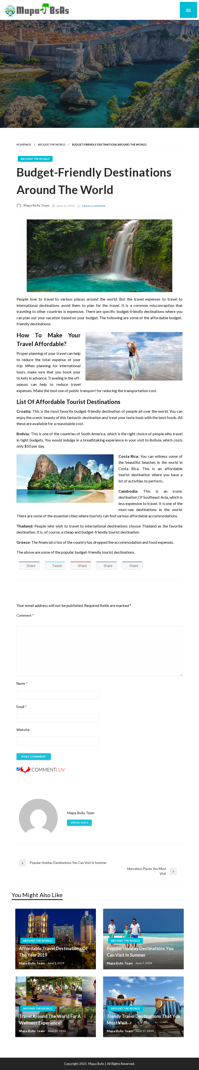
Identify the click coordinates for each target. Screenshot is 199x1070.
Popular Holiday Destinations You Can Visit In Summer (140, 952)
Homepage (24, 144)
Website (23, 730)
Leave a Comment (94, 206)
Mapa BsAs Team (36, 205)
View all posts (79, 822)
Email (22, 707)
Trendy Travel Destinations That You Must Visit (143, 1019)
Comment (25, 615)
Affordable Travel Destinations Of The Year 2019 (53, 952)
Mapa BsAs (96, 1064)
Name (22, 683)
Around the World (51, 144)
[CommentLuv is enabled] (42, 769)
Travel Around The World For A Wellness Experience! (50, 1019)
